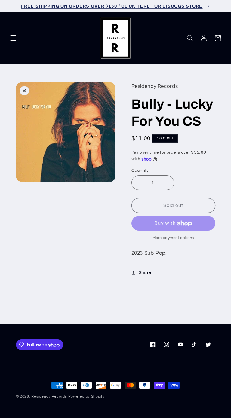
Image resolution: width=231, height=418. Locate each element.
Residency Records (49, 396)
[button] (13, 38)
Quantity (140, 170)
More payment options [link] (173, 238)
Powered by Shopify (86, 396)
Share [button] (145, 272)
